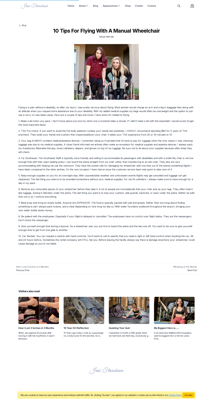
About (82, 5)
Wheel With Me (106, 37)
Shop (128, 5)
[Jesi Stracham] (35, 6)
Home (71, 5)
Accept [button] (188, 395)
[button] (86, 5)
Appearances (110, 5)
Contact (151, 5)
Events (139, 5)
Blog (95, 5)
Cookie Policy (175, 395)
